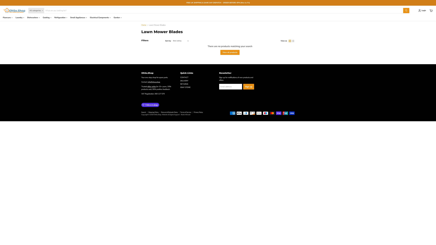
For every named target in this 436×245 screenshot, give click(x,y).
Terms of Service (185, 112)
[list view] (293, 41)
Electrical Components (99, 17)
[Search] (406, 10)
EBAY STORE (185, 87)
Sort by (168, 41)
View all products (230, 52)
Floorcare (7, 17)
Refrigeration (60, 17)
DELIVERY (184, 81)
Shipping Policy (153, 112)
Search (143, 112)
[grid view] (289, 41)
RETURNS (184, 84)
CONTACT (184, 77)
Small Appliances (78, 17)
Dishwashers (32, 17)
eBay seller (151, 86)
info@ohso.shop (154, 82)
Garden (117, 17)
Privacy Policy (198, 112)
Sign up (248, 86)
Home (143, 25)
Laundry (19, 17)
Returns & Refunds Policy (169, 112)
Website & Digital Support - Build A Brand (176, 115)
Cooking (46, 17)
